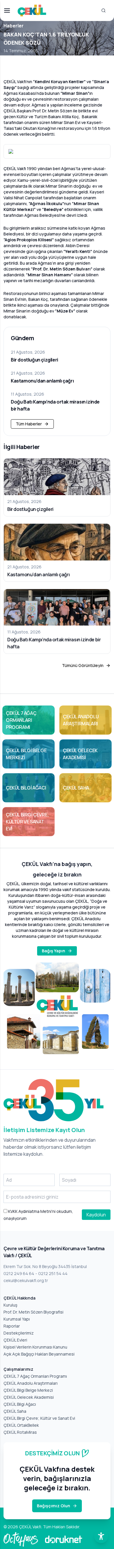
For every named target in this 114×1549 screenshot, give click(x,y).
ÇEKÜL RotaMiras (20, 1432)
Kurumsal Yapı (17, 1319)
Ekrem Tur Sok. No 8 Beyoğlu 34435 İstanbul (45, 1266)
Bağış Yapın (53, 951)
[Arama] (103, 11)
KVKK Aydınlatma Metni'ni (31, 1211)
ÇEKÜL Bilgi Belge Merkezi (28, 1390)
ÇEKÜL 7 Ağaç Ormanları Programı (35, 1376)
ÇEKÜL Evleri (15, 1340)
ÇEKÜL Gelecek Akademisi (29, 1397)
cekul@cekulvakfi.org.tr (26, 1280)
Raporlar (12, 1326)
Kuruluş (10, 1305)
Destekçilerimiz (19, 1333)
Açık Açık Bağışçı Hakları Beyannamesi (39, 1354)
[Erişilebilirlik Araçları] (101, 1536)
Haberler (14, 26)
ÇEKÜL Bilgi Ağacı (20, 1404)
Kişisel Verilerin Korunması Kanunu (35, 1347)
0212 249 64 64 (19, 1273)
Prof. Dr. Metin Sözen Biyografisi (33, 1312)
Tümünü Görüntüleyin (82, 665)
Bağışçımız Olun (53, 1505)
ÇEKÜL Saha (15, 1411)
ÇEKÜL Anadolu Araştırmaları (31, 1383)
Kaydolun (96, 1214)
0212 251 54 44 (53, 1273)
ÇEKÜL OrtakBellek (21, 1425)
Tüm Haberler (29, 424)
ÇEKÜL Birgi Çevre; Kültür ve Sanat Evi (39, 1418)
